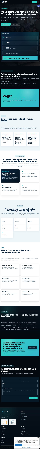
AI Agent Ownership (24, 416)
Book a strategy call (32, 347)
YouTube (2, 440)
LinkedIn (2, 439)
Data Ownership (23, 419)
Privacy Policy (29, 447)
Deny (27, 445)
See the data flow (15, 24)
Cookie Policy (24, 447)
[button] (38, 6)
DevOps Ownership (24, 414)
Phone (3, 383)
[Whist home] (4, 2)
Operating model (3, 428)
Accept (18, 445)
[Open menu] (38, 2)
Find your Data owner (5, 24)
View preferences (35, 445)
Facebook (2, 442)
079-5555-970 (23, 431)
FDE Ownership (23, 413)
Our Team (2, 431)
